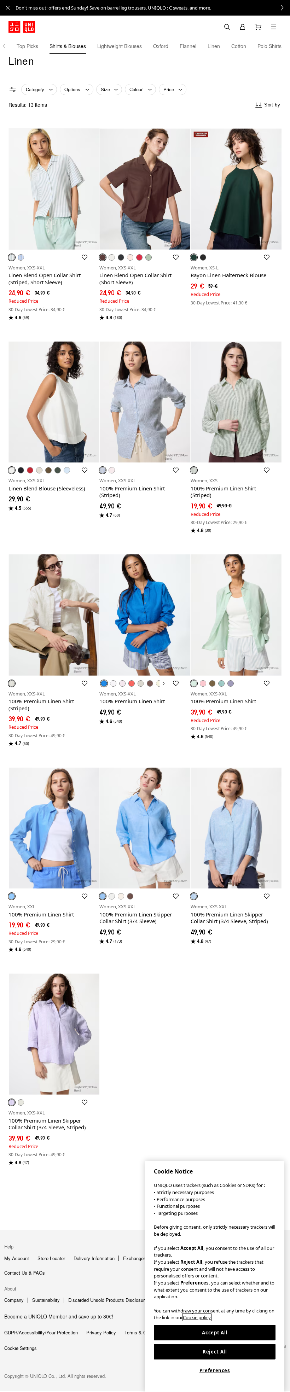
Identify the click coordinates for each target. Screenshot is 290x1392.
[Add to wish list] (84, 257)
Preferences (214, 1370)
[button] (53, 189)
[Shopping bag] (258, 27)
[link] (153, 8)
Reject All (215, 1352)
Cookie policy (197, 1317)
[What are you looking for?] (227, 27)
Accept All (214, 1332)
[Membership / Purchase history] (242, 27)
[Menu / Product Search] (274, 27)
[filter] (13, 89)
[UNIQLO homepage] (21, 27)
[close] (8, 8)
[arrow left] (8, 46)
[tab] (27, 46)
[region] (214, 1276)
